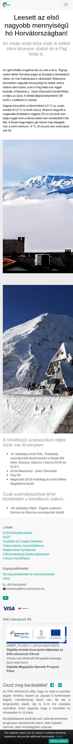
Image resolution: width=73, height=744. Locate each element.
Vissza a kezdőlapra (16, 558)
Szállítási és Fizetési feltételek (23, 541)
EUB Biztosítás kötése (17, 533)
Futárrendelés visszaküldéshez (23, 546)
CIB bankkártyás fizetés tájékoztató (26, 554)
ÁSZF (7, 537)
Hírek (6, 578)
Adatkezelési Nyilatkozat (19, 550)
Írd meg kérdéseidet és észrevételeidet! (29, 574)
